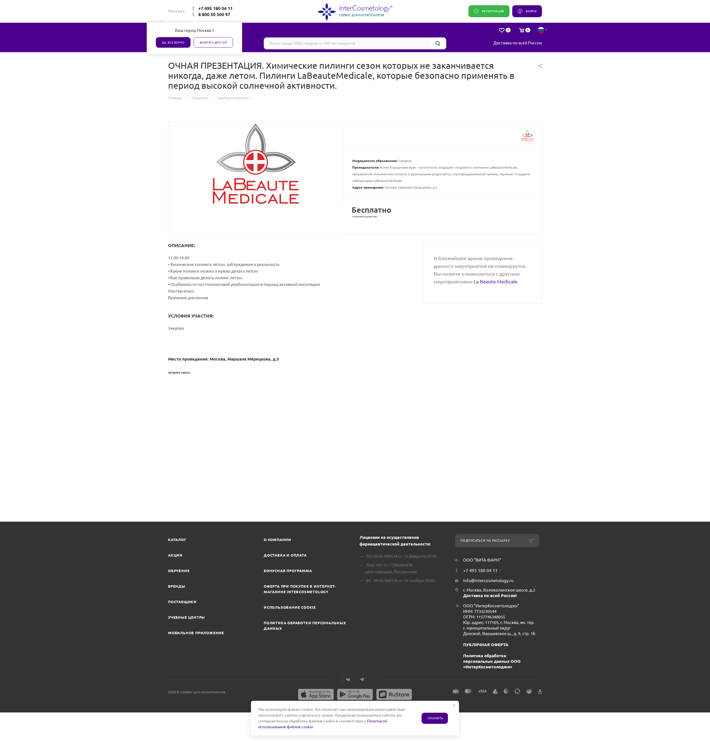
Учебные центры (186, 617)
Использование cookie (290, 607)
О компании (277, 540)
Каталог (177, 540)
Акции (175, 555)
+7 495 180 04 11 (215, 8)
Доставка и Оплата (285, 555)
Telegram (362, 680)
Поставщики (182, 602)
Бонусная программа (288, 571)
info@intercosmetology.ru (488, 580)
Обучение (178, 571)
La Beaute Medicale (496, 281)
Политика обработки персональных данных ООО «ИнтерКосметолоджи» (492, 661)
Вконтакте (348, 680)
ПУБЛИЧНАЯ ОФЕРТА (485, 644)
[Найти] (437, 43)
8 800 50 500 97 (214, 14)
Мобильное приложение (196, 633)
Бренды (176, 586)
